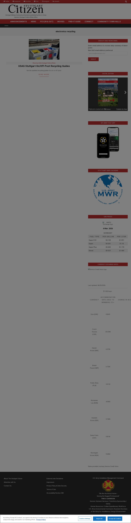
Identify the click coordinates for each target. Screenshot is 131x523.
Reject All (99, 518)
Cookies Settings (84, 518)
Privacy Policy (41, 519)
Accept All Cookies (115, 518)
